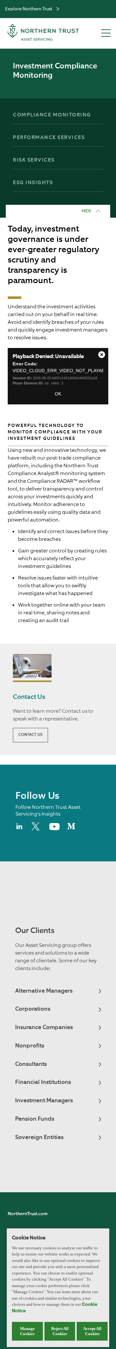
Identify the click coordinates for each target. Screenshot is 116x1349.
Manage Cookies (27, 1331)
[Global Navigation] (58, 9)
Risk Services (34, 160)
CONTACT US (30, 735)
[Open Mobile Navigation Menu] (106, 33)
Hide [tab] (86, 211)
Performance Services (49, 137)
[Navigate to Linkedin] (19, 829)
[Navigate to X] (37, 829)
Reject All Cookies (60, 1331)
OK (58, 393)
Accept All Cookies (92, 1331)
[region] (58, 1287)
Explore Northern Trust (28, 9)
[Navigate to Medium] (71, 829)
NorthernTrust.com (28, 1214)
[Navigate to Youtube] (54, 829)
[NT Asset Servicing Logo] (43, 33)
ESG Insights (33, 182)
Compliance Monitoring (52, 115)
